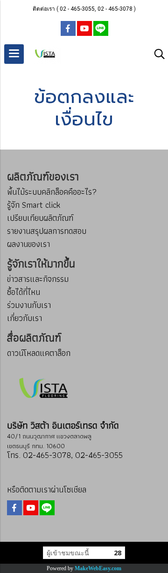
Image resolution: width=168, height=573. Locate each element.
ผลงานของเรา (28, 244)
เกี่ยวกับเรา (24, 318)
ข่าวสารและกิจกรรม (38, 279)
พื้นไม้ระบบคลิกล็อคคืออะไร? (52, 191)
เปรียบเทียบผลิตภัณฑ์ (40, 218)
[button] (156, 54)
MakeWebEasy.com (98, 568)
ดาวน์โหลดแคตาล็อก (38, 353)
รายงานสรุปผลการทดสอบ (46, 231)
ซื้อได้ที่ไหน (23, 292)
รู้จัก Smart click (33, 204)
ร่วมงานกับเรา (29, 305)
